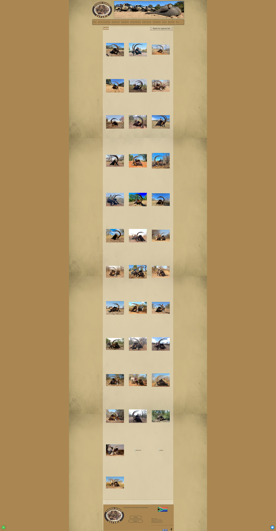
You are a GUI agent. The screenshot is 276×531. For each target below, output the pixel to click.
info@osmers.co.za (158, 522)
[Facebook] (171, 529)
